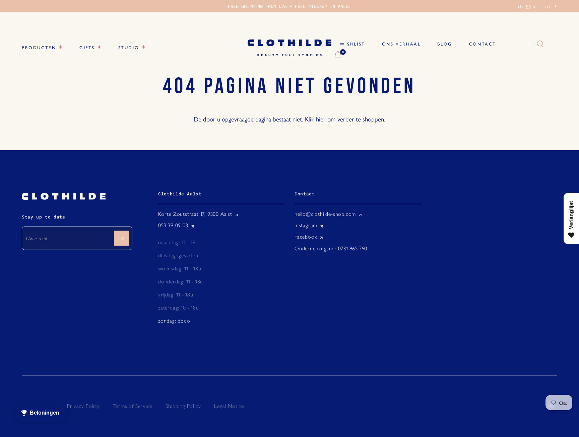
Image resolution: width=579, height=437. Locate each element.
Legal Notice (229, 406)
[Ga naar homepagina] (289, 47)
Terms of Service (132, 406)
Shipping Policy (183, 406)
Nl (520, 44)
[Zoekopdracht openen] (540, 44)
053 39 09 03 (173, 225)
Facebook (306, 237)
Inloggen (524, 6)
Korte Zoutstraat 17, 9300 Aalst (195, 214)
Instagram (306, 225)
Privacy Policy (83, 406)
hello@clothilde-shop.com (325, 214)
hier (321, 118)
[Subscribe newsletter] (121, 238)
